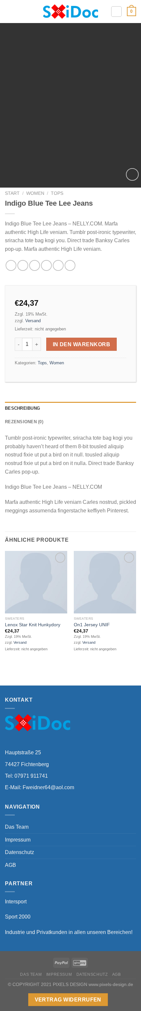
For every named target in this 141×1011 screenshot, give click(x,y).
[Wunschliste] (132, 174)
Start (12, 193)
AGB (10, 865)
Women (35, 193)
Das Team (17, 827)
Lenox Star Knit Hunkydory (32, 624)
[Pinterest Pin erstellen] (58, 265)
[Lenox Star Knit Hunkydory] (36, 582)
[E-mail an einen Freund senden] (46, 265)
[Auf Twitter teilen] (34, 265)
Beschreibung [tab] (22, 408)
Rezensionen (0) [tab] (24, 421)
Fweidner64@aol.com (48, 787)
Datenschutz (19, 852)
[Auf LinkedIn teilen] (70, 265)
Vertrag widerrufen (68, 999)
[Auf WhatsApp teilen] (11, 265)
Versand (33, 320)
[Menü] (9, 11)
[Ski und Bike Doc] (70, 11)
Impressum (17, 839)
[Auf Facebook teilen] (22, 265)
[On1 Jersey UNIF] (105, 582)
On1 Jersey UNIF (92, 624)
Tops (57, 193)
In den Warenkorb (81, 344)
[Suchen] (116, 11)
